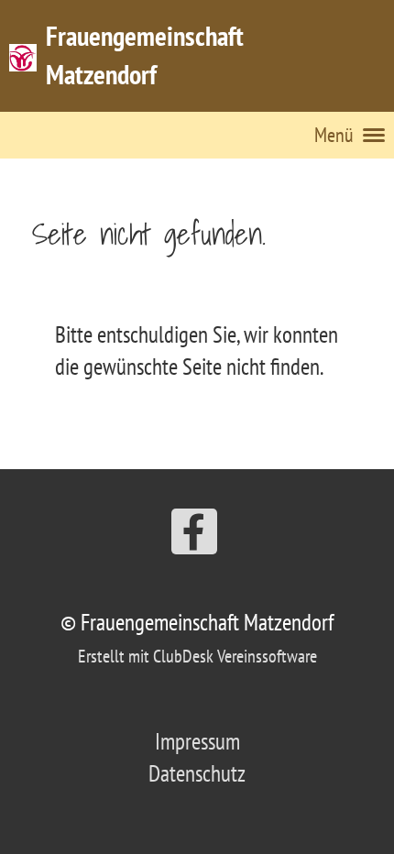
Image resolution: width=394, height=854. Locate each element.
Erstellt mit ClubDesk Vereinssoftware (197, 656)
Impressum (197, 741)
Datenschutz (197, 773)
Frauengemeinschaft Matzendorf (145, 54)
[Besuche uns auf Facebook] (194, 537)
